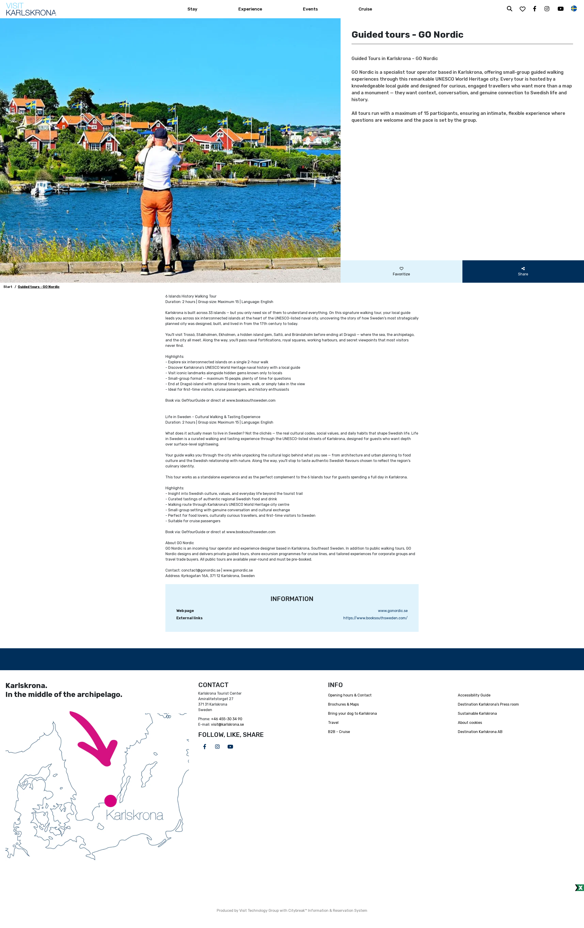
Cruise (365, 9)
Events (310, 9)
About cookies (470, 722)
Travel (333, 722)
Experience (250, 9)
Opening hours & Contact (350, 695)
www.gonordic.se (393, 611)
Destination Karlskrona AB (480, 732)
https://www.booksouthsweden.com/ (375, 618)
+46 (215, 719)
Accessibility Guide (474, 695)
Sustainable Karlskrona (477, 713)
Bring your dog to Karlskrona (352, 713)
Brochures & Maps (343, 704)
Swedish (574, 8)
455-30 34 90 (230, 719)
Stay (192, 9)
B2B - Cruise (339, 732)
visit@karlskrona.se (227, 724)
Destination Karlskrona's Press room (488, 704)
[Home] (31, 9)
